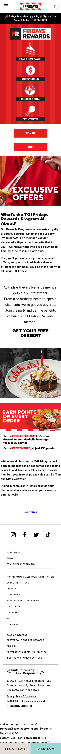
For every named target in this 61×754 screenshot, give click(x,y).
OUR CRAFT (13, 624)
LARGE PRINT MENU (18, 583)
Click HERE (42, 20)
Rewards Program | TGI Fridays (26, 652)
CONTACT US (14, 595)
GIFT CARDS (14, 606)
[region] (30, 725)
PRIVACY (12, 589)
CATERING (13, 612)
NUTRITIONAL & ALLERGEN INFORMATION (30, 577)
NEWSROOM (14, 552)
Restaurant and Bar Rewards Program (25, 643)
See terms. (31, 512)
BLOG (10, 558)
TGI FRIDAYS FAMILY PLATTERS (24, 658)
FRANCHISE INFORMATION (22, 564)
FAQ (9, 618)
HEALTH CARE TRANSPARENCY (24, 600)
